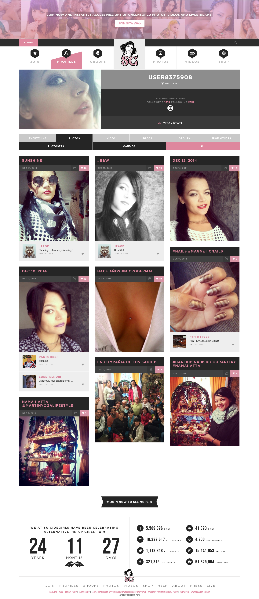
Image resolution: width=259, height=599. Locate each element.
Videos (192, 61)
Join (35, 61)
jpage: (44, 246)
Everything (37, 138)
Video (111, 138)
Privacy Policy (71, 592)
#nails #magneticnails (198, 251)
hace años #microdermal (125, 271)
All (202, 146)
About (179, 585)
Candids (129, 146)
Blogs (147, 138)
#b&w (103, 160)
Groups (98, 61)
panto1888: (48, 356)
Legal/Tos (53, 592)
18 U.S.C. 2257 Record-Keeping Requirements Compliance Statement (119, 592)
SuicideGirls (129, 42)
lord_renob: (50, 376)
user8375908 (170, 77)
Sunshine (32, 160)
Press (196, 585)
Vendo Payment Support (200, 592)
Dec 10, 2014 (34, 271)
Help (163, 585)
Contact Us (184, 592)
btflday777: (199, 337)
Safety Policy (84, 592)
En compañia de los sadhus (127, 362)
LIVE (211, 585)
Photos (161, 61)
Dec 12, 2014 (185, 160)
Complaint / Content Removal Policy (163, 592)
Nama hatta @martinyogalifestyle (47, 403)
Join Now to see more (129, 501)
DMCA (61, 592)
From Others (221, 138)
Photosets (56, 146)
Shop (224, 61)
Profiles (66, 61)
